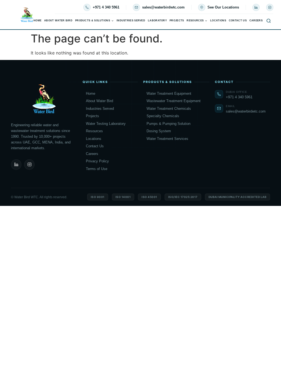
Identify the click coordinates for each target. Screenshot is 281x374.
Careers (256, 20)
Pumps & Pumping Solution (168, 124)
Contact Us (238, 20)
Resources (195, 20)
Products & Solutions (92, 20)
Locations (218, 20)
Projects (177, 20)
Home (37, 20)
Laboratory (157, 20)
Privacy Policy (97, 161)
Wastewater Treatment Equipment (174, 101)
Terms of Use (96, 169)
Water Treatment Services (167, 139)
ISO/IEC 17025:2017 (183, 196)
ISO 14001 (123, 196)
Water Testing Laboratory (106, 124)
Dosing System (159, 131)
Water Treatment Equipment (169, 93)
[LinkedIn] (256, 7)
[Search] (268, 20)
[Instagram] (269, 7)
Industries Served (131, 20)
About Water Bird (58, 20)
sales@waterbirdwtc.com (163, 7)
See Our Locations (223, 7)
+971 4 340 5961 (106, 7)
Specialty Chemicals (163, 116)
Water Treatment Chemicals (169, 109)
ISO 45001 (149, 196)
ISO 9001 (98, 196)
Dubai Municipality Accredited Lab (238, 196)
